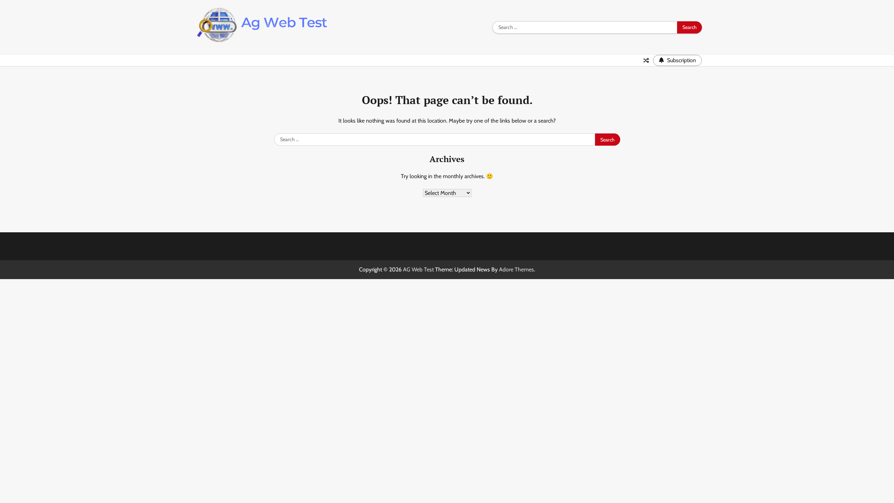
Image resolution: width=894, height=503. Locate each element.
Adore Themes (516, 269)
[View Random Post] (646, 60)
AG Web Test (418, 269)
